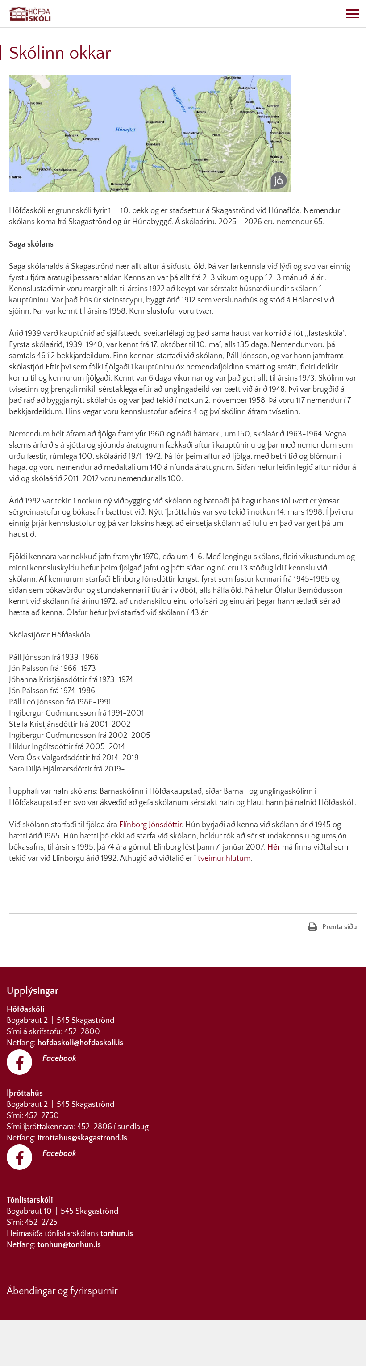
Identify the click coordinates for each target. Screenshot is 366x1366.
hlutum (238, 858)
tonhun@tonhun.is (69, 1244)
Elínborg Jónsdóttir (150, 825)
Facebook (59, 1058)
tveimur (211, 858)
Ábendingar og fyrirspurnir (62, 1291)
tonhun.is (116, 1233)
